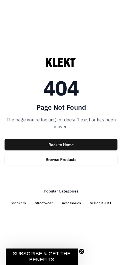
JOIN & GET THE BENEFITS (31, 157)
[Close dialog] (113, 95)
